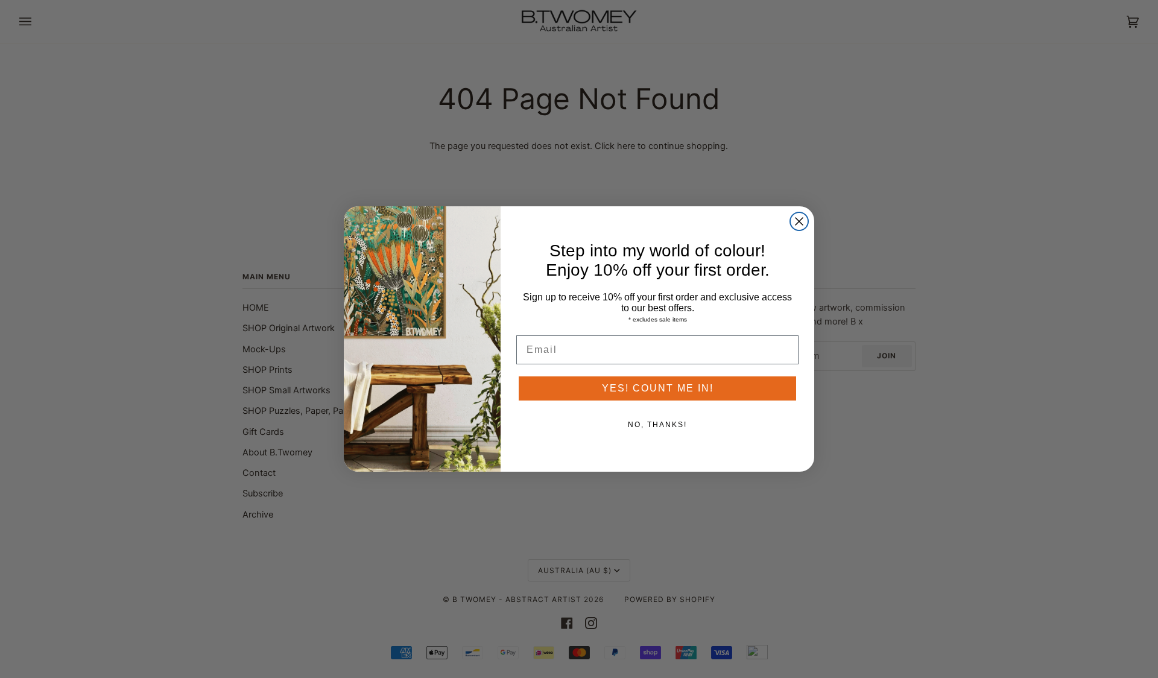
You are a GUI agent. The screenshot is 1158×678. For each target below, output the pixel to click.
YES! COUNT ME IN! (657, 388)
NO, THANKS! (657, 424)
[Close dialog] (799, 221)
